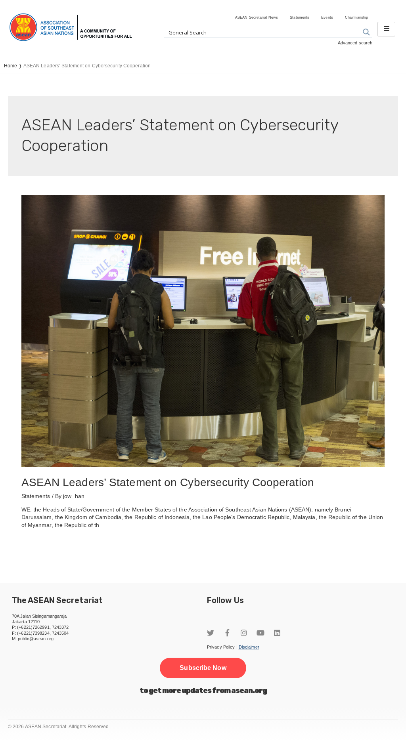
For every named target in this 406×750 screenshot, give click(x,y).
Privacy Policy (221, 647)
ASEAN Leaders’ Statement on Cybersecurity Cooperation (167, 482)
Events (327, 17)
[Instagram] (243, 632)
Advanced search (355, 42)
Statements (299, 17)
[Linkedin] (277, 632)
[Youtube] (260, 632)
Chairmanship (356, 17)
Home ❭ (13, 66)
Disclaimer (249, 647)
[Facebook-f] (227, 632)
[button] (203, 668)
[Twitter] (210, 632)
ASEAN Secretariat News (256, 17)
